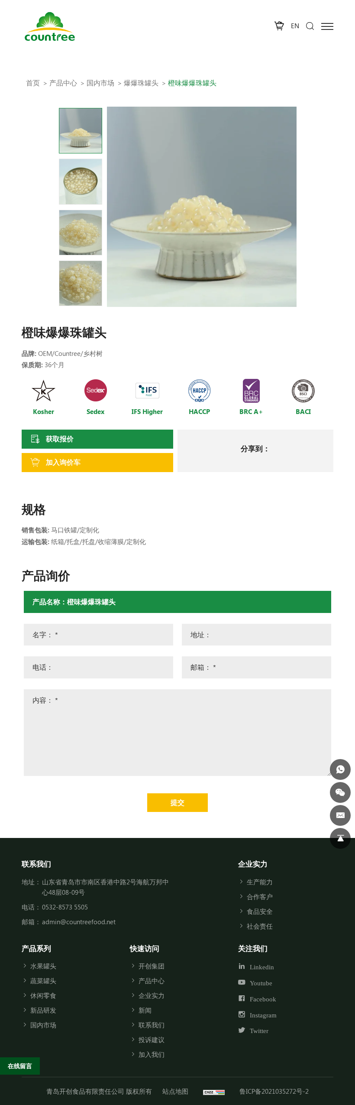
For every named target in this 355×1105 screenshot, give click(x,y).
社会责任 (260, 926)
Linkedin (262, 967)
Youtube (261, 983)
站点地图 (175, 1091)
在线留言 (20, 1066)
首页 (33, 82)
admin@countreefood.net (79, 921)
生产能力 (260, 881)
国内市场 (100, 82)
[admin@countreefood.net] (340, 815)
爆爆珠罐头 (141, 82)
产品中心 (63, 82)
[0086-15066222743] (340, 769)
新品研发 (43, 1010)
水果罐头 (43, 966)
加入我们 (152, 1054)
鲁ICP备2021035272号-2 (274, 1091)
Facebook (263, 999)
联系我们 (152, 1024)
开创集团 (152, 966)
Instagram (263, 1014)
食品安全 (260, 911)
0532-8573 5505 (65, 907)
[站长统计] (214, 1091)
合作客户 (260, 896)
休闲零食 (43, 995)
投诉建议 (152, 1039)
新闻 (145, 1010)
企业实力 (152, 995)
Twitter (259, 1030)
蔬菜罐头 (43, 980)
